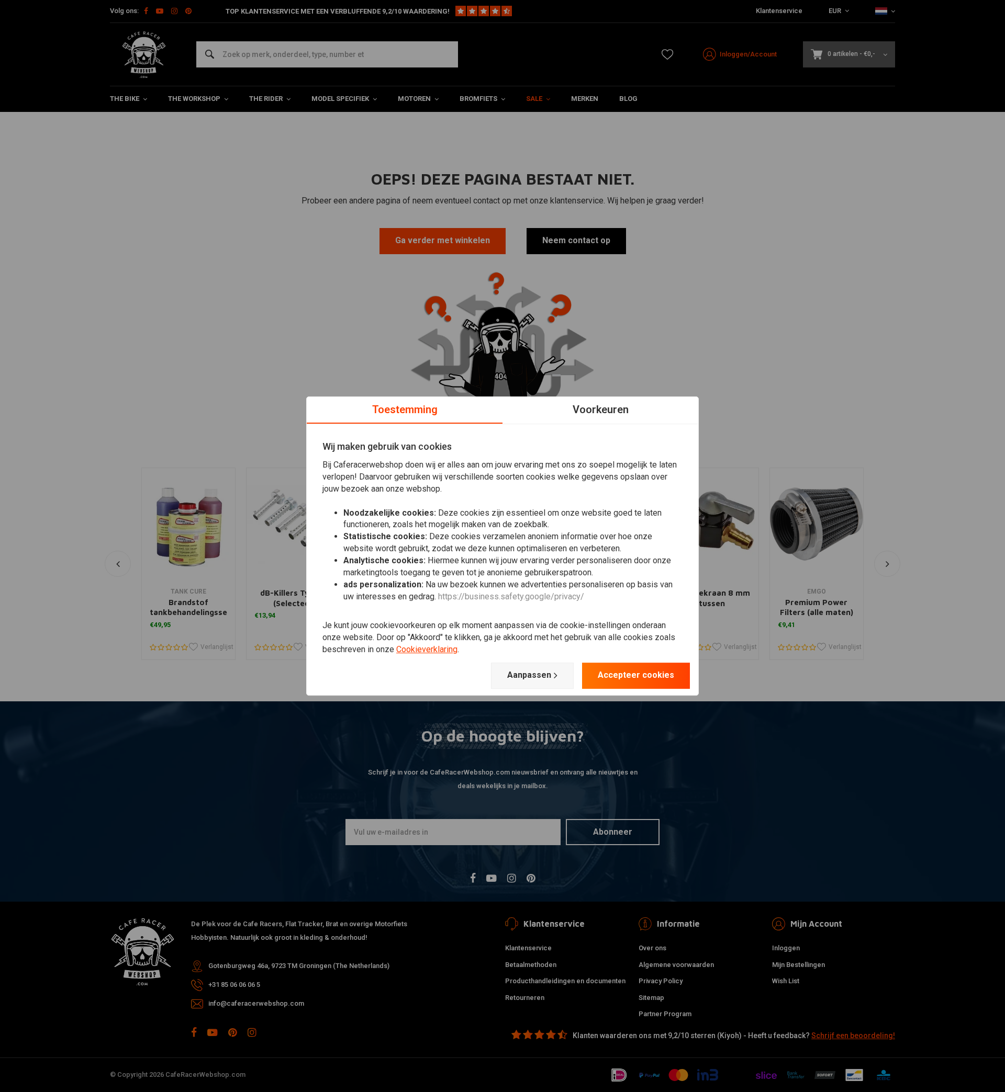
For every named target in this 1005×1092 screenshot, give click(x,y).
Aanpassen (529, 675)
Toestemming (405, 409)
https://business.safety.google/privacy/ (511, 596)
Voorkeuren (601, 409)
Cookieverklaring (426, 649)
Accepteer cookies (636, 675)
